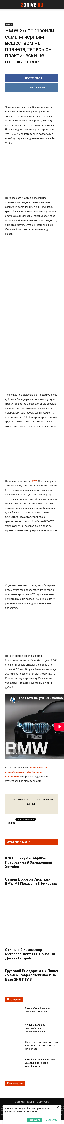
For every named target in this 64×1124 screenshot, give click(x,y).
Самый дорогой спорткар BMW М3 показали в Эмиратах (31, 881)
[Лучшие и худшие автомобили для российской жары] (13, 1027)
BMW (33, 481)
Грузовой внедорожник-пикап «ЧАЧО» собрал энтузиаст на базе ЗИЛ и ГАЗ (31, 975)
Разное (9, 24)
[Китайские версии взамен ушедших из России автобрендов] (13, 1062)
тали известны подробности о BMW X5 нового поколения (26, 772)
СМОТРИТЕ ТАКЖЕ (18, 842)
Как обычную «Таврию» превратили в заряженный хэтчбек (28, 862)
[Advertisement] (31, 292)
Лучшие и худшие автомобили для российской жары (35, 1028)
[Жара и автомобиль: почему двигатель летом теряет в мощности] (13, 1045)
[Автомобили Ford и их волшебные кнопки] (13, 1011)
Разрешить (35, 1119)
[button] (59, 4)
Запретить (51, 1119)
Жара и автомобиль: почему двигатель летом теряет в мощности (41, 1045)
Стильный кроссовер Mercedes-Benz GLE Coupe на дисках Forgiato (30, 954)
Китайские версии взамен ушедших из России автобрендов (40, 1063)
